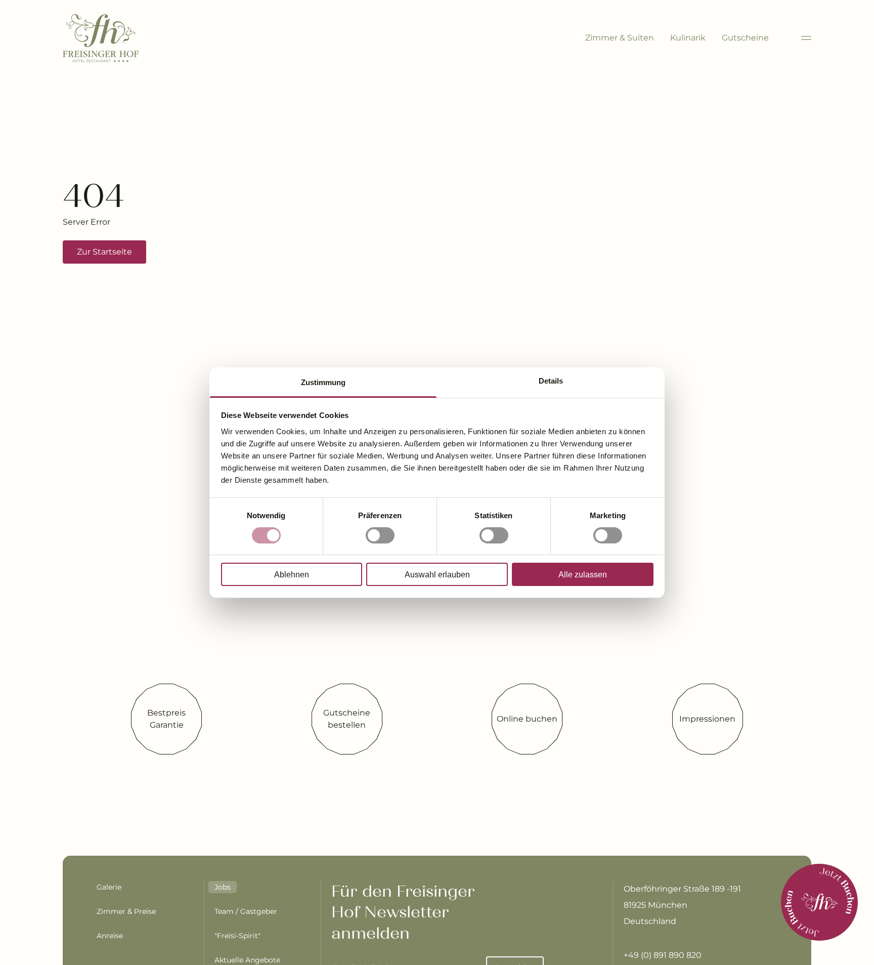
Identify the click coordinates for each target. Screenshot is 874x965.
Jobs (222, 887)
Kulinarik (688, 38)
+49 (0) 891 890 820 (663, 955)
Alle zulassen (582, 574)
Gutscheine (745, 38)
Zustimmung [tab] (323, 381)
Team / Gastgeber (245, 911)
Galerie (109, 887)
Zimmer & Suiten (619, 38)
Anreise (110, 935)
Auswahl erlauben (437, 574)
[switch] (380, 535)
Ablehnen (291, 574)
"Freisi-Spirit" (237, 935)
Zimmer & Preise (126, 911)
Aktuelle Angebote (247, 959)
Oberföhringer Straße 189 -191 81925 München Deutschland (682, 905)
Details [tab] (551, 380)
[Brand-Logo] (101, 38)
